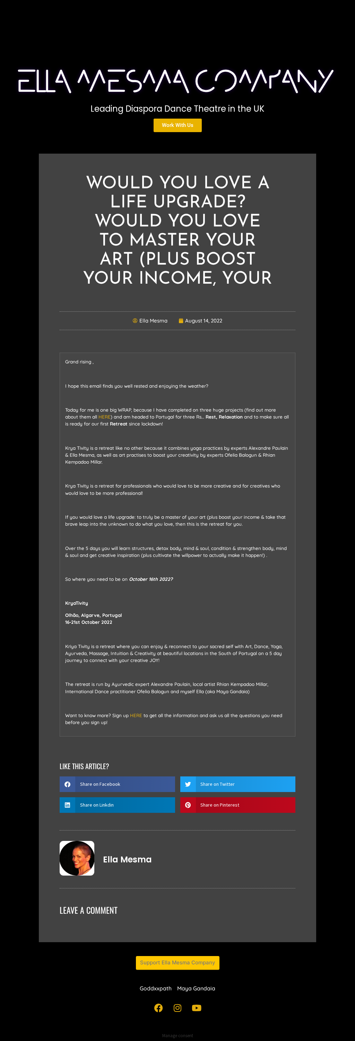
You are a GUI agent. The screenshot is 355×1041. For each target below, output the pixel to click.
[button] (117, 784)
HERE (104, 417)
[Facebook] (158, 1008)
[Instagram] (177, 1008)
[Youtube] (196, 1008)
